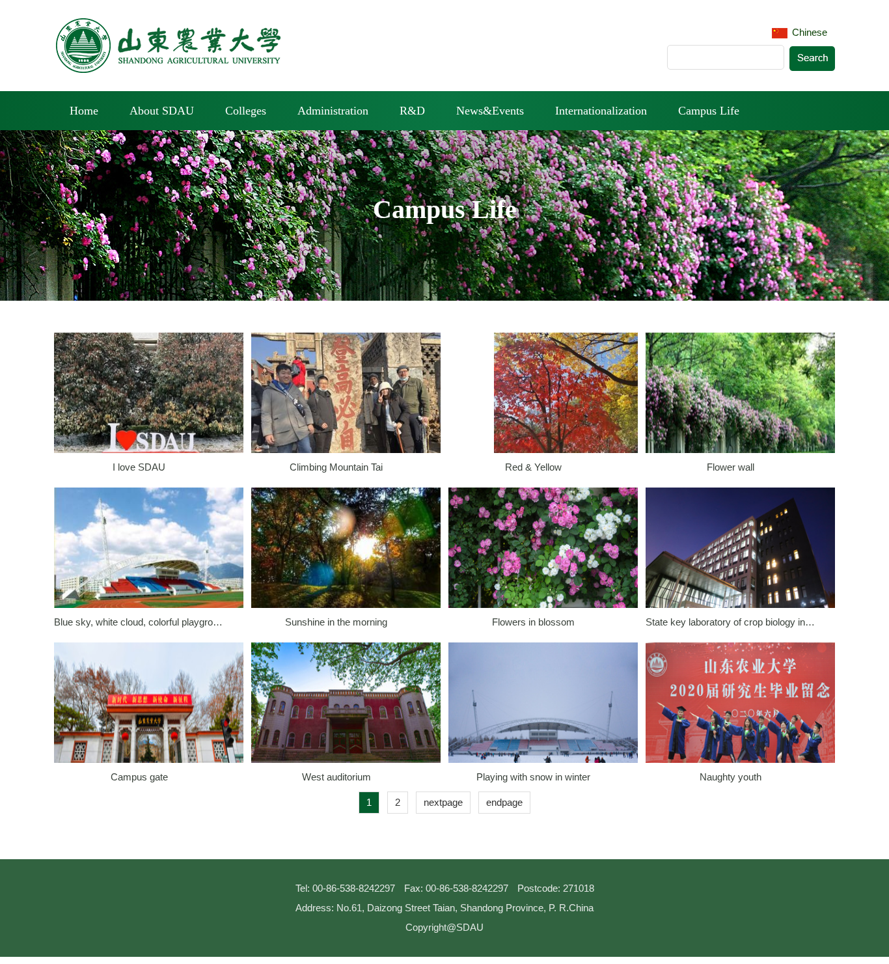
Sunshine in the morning (336, 621)
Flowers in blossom (533, 621)
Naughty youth (730, 776)
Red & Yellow (533, 467)
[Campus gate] (148, 713)
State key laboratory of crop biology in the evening (731, 621)
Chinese (808, 32)
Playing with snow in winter (533, 776)
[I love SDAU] (148, 403)
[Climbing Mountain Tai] (346, 403)
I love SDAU (139, 467)
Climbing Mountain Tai (336, 467)
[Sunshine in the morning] (346, 558)
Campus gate (139, 776)
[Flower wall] (740, 403)
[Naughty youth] (740, 713)
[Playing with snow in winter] (543, 713)
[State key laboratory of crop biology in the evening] (740, 558)
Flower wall (730, 467)
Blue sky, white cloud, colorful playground (139, 621)
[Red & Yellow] (566, 403)
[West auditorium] (346, 713)
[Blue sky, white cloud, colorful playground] (148, 558)
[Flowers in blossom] (543, 558)
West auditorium (336, 776)
